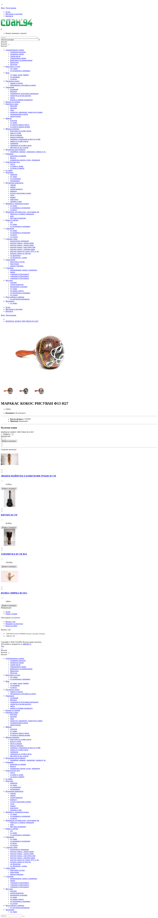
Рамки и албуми (12, 220)
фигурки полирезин (18, 218)
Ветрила (13, 91)
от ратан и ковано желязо (20, 127)
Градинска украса (12, 81)
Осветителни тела (13, 162)
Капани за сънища (13, 102)
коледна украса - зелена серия (22, 243)
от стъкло (14, 237)
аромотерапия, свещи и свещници (23, 270)
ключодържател (16, 189)
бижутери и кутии (17, 262)
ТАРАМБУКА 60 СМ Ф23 (14, 554)
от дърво (13, 123)
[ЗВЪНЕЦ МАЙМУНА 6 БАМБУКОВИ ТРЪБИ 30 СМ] (9, 467)
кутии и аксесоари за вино (20, 193)
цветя (12, 98)
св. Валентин (15, 255)
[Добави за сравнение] (2, 587)
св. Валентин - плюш (18, 258)
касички (13, 282)
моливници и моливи (18, 287)
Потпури (13, 64)
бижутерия (14, 264)
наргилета (14, 199)
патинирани (15, 181)
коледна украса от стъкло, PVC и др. (24, 251)
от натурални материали (19, 299)
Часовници (10, 301)
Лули (12, 195)
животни (13, 174)
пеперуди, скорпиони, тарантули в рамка (26, 112)
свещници (14, 143)
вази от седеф (15, 133)
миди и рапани (16, 135)
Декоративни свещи (18, 58)
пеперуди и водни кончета (20, 96)
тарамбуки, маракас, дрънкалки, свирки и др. (28, 152)
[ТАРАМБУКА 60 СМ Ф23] (9, 545)
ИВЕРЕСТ (27, 644)
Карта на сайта (11, 626)
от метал (13, 79)
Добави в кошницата (9, 441)
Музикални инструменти (15, 150)
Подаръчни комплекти (14, 183)
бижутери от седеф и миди (20, 131)
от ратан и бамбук (17, 168)
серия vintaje (10, 260)
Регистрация (11, 8)
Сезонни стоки (11, 239)
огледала (13, 120)
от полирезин (15, 179)
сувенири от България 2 (19, 274)
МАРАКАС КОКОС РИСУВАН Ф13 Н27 (22, 321)
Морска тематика (12, 129)
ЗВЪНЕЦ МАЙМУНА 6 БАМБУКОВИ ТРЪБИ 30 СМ (28, 476)
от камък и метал (17, 291)
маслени (13, 108)
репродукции (15, 116)
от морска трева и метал (19, 125)
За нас (8, 612)
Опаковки (9, 154)
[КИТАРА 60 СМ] (9, 506)
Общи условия (11, 614)
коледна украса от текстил (20, 253)
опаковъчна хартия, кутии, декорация (25, 160)
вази (12, 216)
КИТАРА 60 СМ (9, 515)
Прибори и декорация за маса (17, 204)
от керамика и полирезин (20, 208)
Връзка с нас (10, 622)
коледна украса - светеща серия (22, 249)
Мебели (9, 118)
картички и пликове (18, 156)
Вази (7, 73)
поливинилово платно (19, 114)
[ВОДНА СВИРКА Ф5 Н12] (9, 584)
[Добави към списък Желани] (2, 589)
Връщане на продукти (14, 624)
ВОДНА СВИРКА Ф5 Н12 (14, 593)
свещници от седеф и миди (21, 145)
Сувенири (10, 268)
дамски (13, 185)
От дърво (13, 69)
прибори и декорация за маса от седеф (25, 139)
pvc (11, 222)
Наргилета (14, 62)
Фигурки (9, 280)
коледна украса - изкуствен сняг (23, 247)
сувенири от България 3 (19, 276)
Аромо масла (15, 56)
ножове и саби (16, 201)
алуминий (14, 89)
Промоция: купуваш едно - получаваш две (22, 212)
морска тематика (16, 137)
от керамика (15, 77)
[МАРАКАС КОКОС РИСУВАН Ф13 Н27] (40, 382)
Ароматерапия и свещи (15, 50)
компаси (13, 191)
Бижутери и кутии (13, 66)
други (12, 164)
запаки (12, 187)
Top (2, 646)
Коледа (13, 158)
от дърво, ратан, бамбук (19, 75)
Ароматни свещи (17, 54)
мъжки (12, 197)
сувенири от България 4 (19, 278)
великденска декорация (19, 241)
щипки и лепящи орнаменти (21, 100)
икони (12, 272)
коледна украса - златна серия (22, 245)
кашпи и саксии (16, 83)
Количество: (6, 436)
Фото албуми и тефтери (15, 297)
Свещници (10, 228)
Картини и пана (12, 104)
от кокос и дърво (16, 166)
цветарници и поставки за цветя (23, 85)
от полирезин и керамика (20, 71)
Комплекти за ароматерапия (21, 60)
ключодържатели (17, 285)
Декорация (10, 87)
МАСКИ (13, 106)
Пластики (9, 172)
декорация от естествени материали (24, 93)
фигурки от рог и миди (19, 147)
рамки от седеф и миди (19, 141)
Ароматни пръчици (18, 52)
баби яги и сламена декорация (22, 214)
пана (12, 110)
